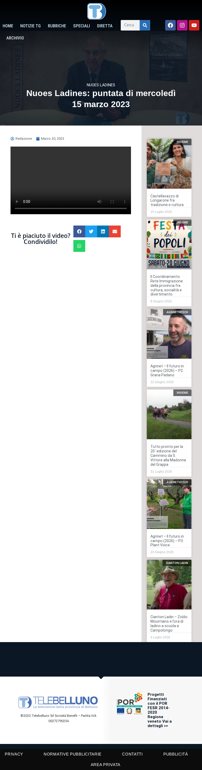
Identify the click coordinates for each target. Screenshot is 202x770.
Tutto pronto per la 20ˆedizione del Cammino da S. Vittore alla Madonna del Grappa (168, 455)
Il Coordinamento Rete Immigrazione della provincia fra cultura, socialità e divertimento (166, 285)
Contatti (132, 754)
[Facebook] (170, 25)
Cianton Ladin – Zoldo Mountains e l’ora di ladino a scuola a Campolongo (169, 623)
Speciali (81, 25)
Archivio (15, 38)
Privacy (14, 754)
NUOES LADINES (101, 85)
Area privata (105, 764)
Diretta (105, 25)
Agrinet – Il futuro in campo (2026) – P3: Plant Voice (167, 540)
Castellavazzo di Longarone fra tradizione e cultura (167, 200)
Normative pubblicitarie (73, 754)
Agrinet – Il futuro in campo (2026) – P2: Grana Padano (167, 370)
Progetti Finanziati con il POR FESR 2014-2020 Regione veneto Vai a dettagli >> (160, 710)
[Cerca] (145, 25)
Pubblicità (175, 754)
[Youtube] (194, 25)
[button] (79, 231)
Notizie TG (30, 25)
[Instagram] (182, 25)
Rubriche (57, 25)
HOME (8, 25)
